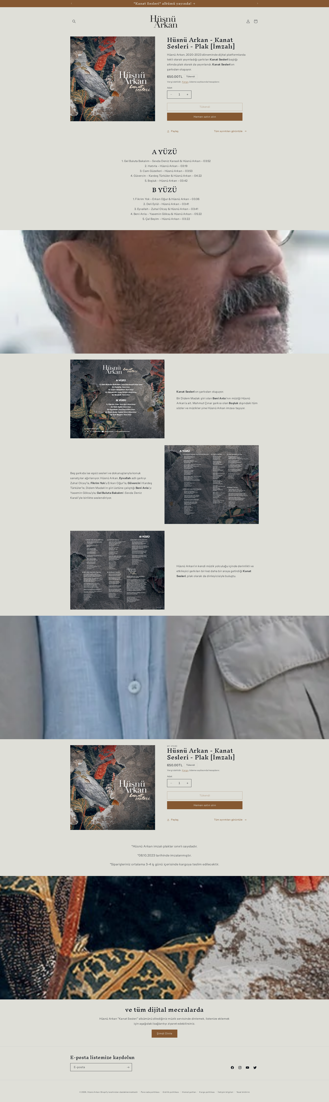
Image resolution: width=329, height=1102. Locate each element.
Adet (169, 87)
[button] (74, 21)
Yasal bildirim (243, 1092)
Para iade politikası (150, 1092)
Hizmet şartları (189, 1092)
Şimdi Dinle (164, 1033)
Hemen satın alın (205, 116)
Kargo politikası (207, 1092)
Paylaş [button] (175, 131)
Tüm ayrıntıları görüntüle (228, 131)
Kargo (185, 81)
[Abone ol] (128, 1067)
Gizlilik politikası (171, 1092)
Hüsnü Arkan (93, 1092)
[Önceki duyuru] (71, 3)
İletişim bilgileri (225, 1092)
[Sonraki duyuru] (257, 3)
